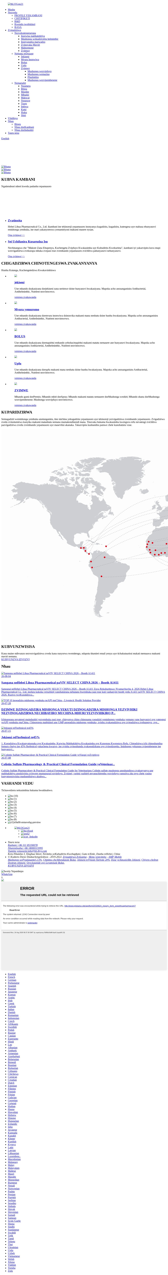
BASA (18, 27)
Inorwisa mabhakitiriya (33, 36)
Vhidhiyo (13, 118)
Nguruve (25, 100)
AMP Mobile (115, 856)
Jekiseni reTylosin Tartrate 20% (93, 859)
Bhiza (24, 88)
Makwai (25, 97)
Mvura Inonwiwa (30, 59)
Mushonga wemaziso (39, 74)
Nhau (11, 121)
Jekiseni (25, 56)
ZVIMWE (21, 390)
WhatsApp (6, 874)
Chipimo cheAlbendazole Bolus (59, 859)
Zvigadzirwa (14, 30)
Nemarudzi (20, 83)
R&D (17, 21)
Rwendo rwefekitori (24, 24)
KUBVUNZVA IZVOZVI (21, 865)
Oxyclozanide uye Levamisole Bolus (45, 862)
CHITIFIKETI (22, 18)
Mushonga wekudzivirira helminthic (39, 39)
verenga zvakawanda (25, 297)
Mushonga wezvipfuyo (40, 71)
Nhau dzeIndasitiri (23, 130)
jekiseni (19, 282)
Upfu (23, 65)
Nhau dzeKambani (24, 127)
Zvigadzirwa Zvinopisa (75, 856)
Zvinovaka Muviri (30, 44)
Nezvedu (12, 12)
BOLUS (19, 336)
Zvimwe (25, 50)
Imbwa (24, 106)
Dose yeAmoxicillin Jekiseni (125, 859)
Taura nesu (13, 133)
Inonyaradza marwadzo (33, 41)
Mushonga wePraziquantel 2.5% (25, 859)
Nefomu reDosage (23, 53)
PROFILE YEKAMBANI (28, 15)
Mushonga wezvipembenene (42, 80)
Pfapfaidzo (33, 77)
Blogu (17, 124)
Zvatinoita (15, 220)
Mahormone (27, 47)
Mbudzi (25, 94)
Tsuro (24, 103)
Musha (11, 9)
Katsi (23, 109)
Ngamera (26, 86)
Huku (24, 112)
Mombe (25, 91)
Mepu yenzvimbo (97, 856)
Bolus (24, 62)
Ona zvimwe (16, 235)
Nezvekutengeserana (25, 33)
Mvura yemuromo (26, 309)
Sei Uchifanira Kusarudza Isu (28, 241)
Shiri (23, 115)
